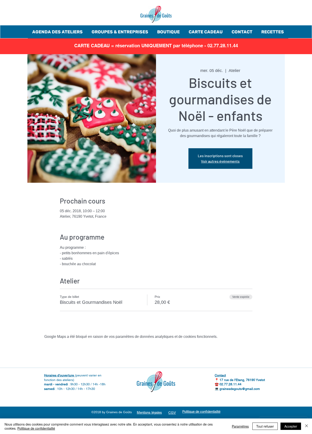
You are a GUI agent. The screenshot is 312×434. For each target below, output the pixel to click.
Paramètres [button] (240, 426)
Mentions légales (149, 412)
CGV (172, 413)
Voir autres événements (220, 161)
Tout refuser (265, 426)
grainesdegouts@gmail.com (239, 389)
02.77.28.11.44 (230, 384)
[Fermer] (306, 426)
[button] (57, 31)
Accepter (290, 426)
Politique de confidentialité (36, 428)
